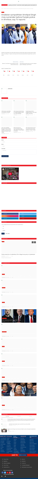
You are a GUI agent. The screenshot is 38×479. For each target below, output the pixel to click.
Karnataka (2, 441)
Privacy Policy (6, 459)
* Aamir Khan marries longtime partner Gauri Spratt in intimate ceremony (24, 5)
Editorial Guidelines (7, 463)
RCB (1, 448)
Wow (32, 75)
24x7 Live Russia (32, 448)
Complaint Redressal (26, 465)
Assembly (8, 441)
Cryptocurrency (16, 452)
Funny (18, 75)
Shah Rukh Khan (9, 448)
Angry (23, 75)
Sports (8, 438)
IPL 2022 (2, 447)
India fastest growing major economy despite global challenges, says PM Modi (28, 64)
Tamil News (22, 444)
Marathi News (23, 439)
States (15, 445)
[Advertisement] (19, 45)
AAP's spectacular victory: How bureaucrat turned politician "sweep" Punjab (31, 128)
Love (13, 75)
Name (2, 139)
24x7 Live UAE (32, 442)
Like (3, 75)
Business (2, 450)
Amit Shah (9, 445)
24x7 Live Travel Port (33, 451)
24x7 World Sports (32, 452)
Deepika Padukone (9, 443)
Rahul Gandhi (3, 444)
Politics (15, 443)
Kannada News (23, 442)
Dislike (8, 75)
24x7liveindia (10, 88)
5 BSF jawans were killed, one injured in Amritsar (6, 112)
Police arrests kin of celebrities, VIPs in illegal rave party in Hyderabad (18, 254)
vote (3, 233)
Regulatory (6, 461)
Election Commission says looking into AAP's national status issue (10, 64)
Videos (15, 448)
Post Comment (5, 156)
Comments (4, 137)
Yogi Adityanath (3, 438)
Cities (15, 446)
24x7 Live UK (31, 440)
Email (2, 144)
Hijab (8, 439)
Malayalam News (23, 447)
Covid (2, 445)
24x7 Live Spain (32, 445)
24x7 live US (31, 439)
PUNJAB (5, 8)
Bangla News (23, 450)
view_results (7, 233)
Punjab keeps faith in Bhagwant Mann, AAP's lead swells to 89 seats (31, 112)
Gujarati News (23, 441)
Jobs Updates (16, 451)
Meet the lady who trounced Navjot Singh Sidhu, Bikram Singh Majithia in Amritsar (19, 129)
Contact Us (24, 463)
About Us (23, 459)
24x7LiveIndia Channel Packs (27, 467)
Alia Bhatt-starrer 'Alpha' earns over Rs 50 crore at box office (19, 424)
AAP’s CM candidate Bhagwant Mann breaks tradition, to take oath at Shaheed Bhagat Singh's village (6, 130)
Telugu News (23, 445)
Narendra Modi (3, 439)
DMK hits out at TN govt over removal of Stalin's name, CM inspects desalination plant (21, 430)
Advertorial (3, 451)
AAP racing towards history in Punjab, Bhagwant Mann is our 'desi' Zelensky (19, 112)
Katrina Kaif (9, 449)
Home (2, 8)
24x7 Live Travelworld (33, 443)
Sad (27, 75)
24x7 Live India (23, 455)
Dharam (22, 448)
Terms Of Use (6, 465)
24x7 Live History (32, 446)
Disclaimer (24, 461)
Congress (2, 442)
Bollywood (9, 446)
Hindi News (22, 438)
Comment (3, 148)
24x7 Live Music (23, 451)
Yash (8, 452)
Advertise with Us (6, 467)
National (15, 439)
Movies (15, 442)
